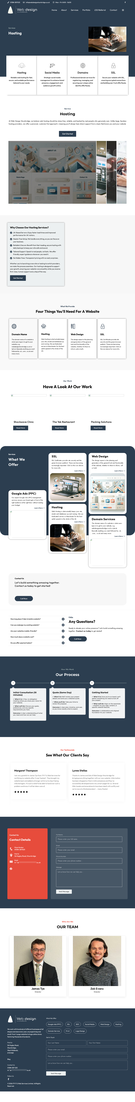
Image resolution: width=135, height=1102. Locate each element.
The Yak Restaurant (25, 421)
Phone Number (19, 847)
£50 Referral (100, 10)
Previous (5, 785)
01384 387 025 (12, 1068)
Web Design (100, 456)
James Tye (38, 988)
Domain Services (103, 519)
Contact (113, 10)
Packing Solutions (62, 421)
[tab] (52, 172)
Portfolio (86, 10)
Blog (8, 1059)
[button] (123, 10)
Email (16, 860)
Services (74, 10)
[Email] (11, 861)
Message (59, 867)
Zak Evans (97, 988)
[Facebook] (11, 869)
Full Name (59, 835)
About (64, 10)
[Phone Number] (11, 849)
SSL (54, 456)
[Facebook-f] (125, 2)
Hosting (57, 507)
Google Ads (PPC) (24, 493)
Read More (20, 428)
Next (129, 785)
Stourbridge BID (100, 421)
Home (54, 10)
